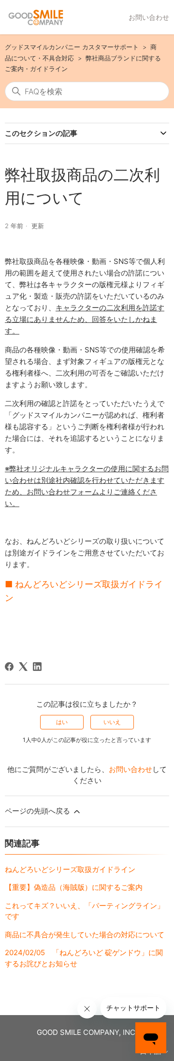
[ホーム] (36, 17)
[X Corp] (23, 666)
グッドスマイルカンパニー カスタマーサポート (72, 47)
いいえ (112, 722)
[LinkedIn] (37, 666)
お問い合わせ (149, 17)
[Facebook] (9, 666)
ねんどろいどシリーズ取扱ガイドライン (70, 869)
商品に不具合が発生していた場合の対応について (84, 934)
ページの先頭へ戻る (38, 810)
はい (62, 722)
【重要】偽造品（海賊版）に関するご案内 (74, 887)
